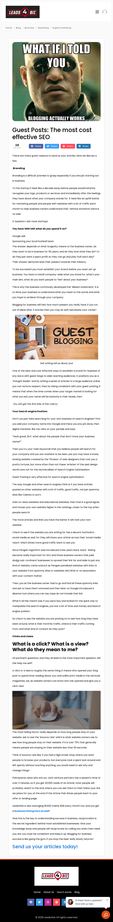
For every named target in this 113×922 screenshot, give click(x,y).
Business (29, 28)
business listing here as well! (32, 811)
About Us (49, 892)
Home (9, 28)
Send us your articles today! (45, 846)
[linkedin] (65, 902)
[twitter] (39, 902)
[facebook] (30, 902)
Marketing (43, 28)
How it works (64, 892)
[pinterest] (56, 902)
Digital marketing (62, 28)
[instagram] (47, 902)
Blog (18, 28)
